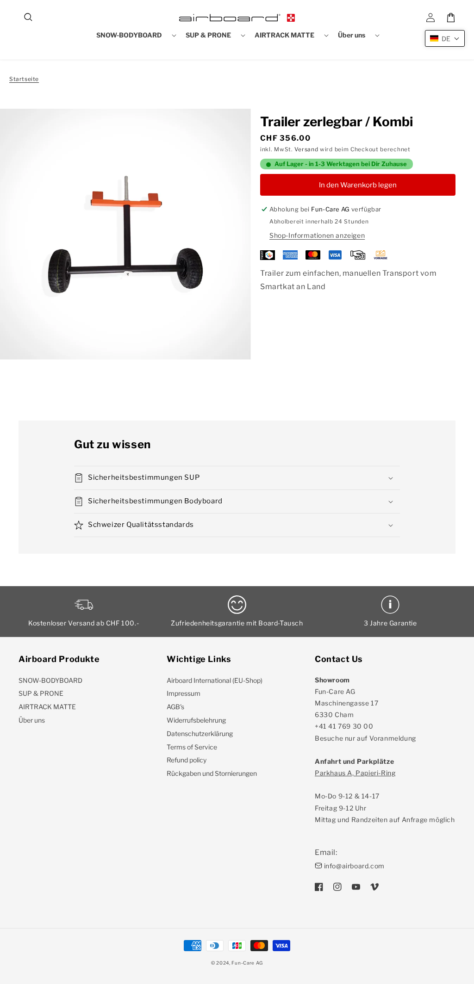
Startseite (24, 78)
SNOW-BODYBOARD (50, 680)
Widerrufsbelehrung (196, 720)
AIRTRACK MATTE (47, 707)
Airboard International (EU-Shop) (214, 680)
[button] (29, 17)
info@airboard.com (354, 866)
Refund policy (186, 760)
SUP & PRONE (41, 693)
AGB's (175, 707)
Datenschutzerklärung (200, 733)
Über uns (32, 720)
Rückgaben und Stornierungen (212, 773)
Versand (306, 149)
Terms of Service (192, 747)
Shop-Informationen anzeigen (317, 235)
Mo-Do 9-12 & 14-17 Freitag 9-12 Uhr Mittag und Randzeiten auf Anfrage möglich (385, 796)
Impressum (183, 693)
